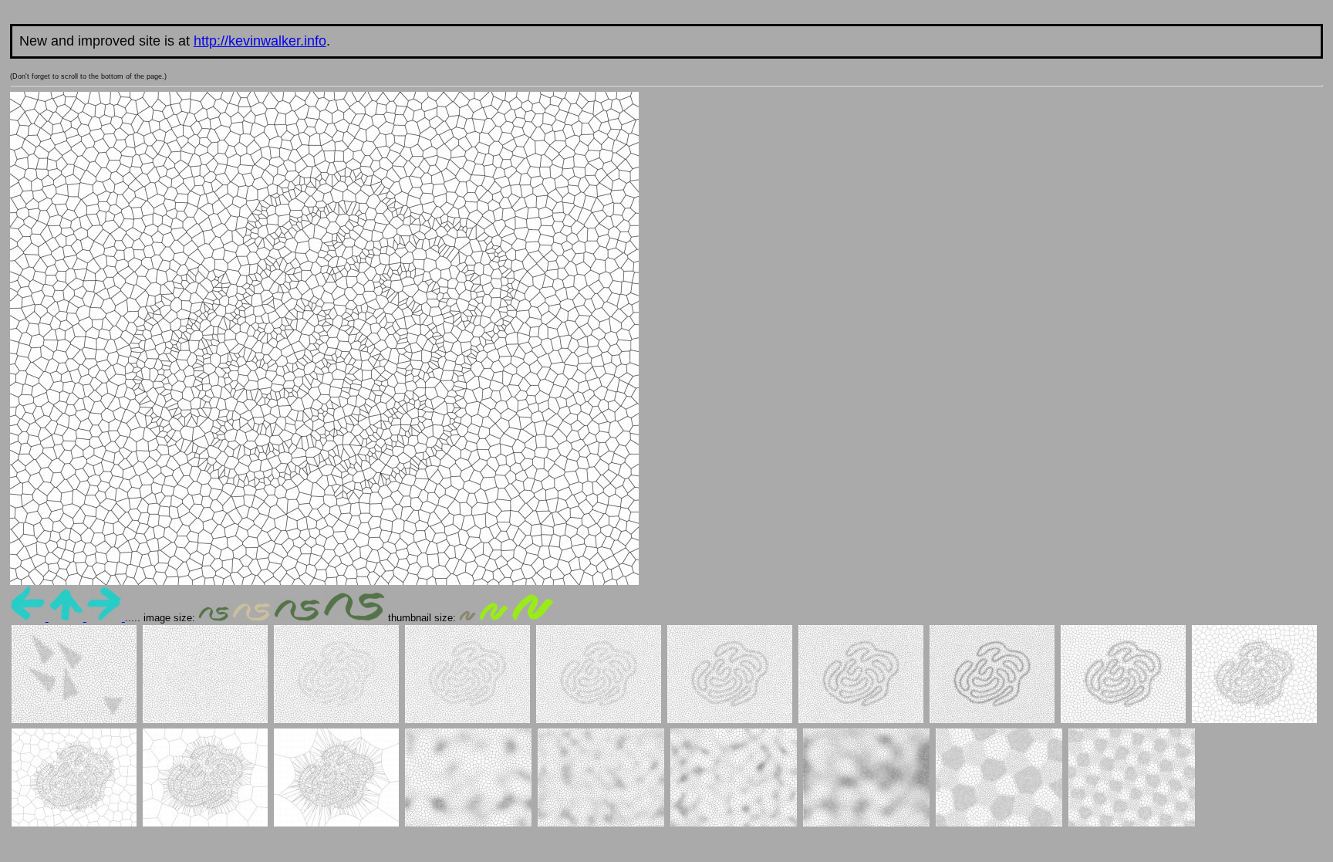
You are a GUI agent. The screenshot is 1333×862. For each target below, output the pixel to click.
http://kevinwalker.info (260, 41)
